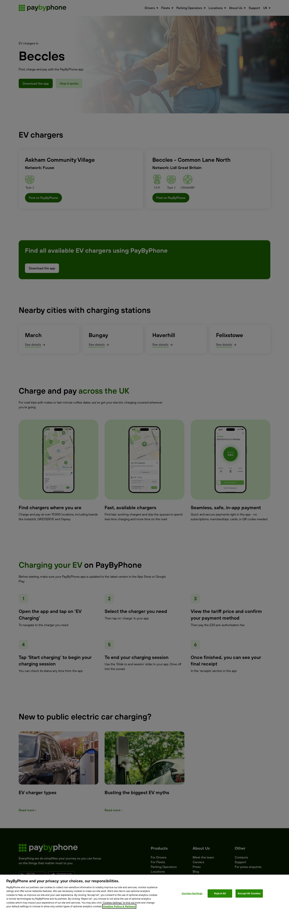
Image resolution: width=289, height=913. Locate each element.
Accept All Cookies (249, 893)
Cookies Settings (192, 893)
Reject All (220, 893)
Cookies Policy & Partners (119, 906)
